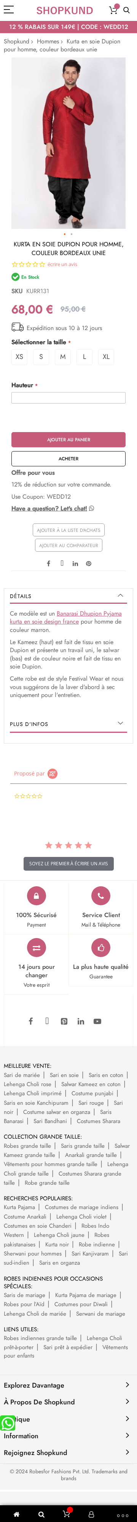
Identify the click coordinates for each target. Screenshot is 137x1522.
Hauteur (22, 385)
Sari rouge (91, 1103)
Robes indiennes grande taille (40, 1338)
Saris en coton (106, 1075)
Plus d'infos (29, 724)
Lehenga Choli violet (81, 1216)
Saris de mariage (24, 1295)
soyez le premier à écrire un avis (68, 863)
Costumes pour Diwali (81, 1304)
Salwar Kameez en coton (91, 1084)
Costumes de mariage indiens (81, 1207)
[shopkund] (64, 10)
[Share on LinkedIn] (75, 562)
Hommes (48, 41)
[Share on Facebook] (49, 562)
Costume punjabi (92, 1093)
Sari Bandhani (50, 1121)
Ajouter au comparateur (68, 545)
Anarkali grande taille (91, 1155)
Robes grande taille (27, 1146)
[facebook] (30, 1022)
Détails (21, 596)
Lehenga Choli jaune (59, 1235)
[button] (65, 234)
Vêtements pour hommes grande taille (50, 1164)
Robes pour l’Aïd (24, 1304)
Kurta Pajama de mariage (85, 1295)
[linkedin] (80, 1022)
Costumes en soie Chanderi (38, 1226)
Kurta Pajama (19, 1207)
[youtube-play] (97, 1022)
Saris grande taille (83, 1146)
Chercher (126, 10)
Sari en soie (64, 1075)
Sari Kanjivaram (90, 1253)
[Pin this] (88, 562)
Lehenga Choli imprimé (33, 1093)
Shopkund (16, 41)
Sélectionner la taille (38, 342)
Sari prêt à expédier (67, 1347)
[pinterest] (64, 1022)
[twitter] (47, 1022)
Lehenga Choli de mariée (35, 1314)
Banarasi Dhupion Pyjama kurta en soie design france (66, 617)
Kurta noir (57, 1244)
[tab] (68, 596)
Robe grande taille (47, 1183)
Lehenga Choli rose (27, 1084)
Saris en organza (59, 1263)
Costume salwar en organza (56, 1112)
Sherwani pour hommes (33, 1253)
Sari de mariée (22, 1075)
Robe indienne (97, 1244)
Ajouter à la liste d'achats (68, 530)
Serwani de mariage (100, 1314)
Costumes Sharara (98, 1121)
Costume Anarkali (25, 1216)
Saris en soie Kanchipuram (36, 1103)
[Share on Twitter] (62, 562)
